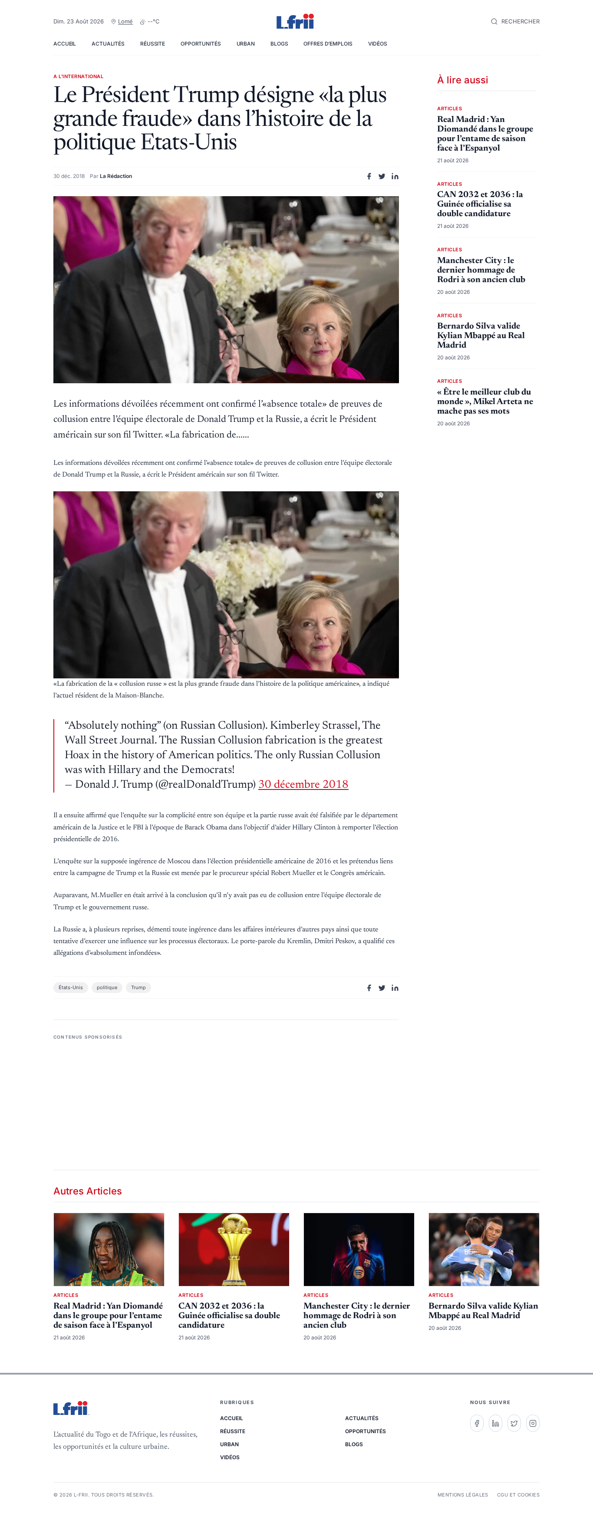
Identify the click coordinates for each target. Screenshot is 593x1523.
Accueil (64, 43)
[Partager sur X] (382, 176)
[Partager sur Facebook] (369, 176)
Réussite (152, 43)
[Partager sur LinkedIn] (395, 176)
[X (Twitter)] (514, 1423)
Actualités (108, 43)
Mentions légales (463, 1495)
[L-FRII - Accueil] (296, 21)
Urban (246, 43)
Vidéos (377, 43)
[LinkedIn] (495, 1423)
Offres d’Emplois (327, 43)
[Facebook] (477, 1423)
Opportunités (201, 43)
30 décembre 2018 (303, 785)
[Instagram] (533, 1423)
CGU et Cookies (518, 1495)
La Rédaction (116, 176)
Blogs (279, 43)
